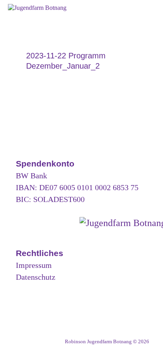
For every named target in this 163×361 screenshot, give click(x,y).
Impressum (34, 265)
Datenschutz (35, 277)
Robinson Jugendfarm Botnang (98, 341)
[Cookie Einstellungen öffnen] (14, 351)
